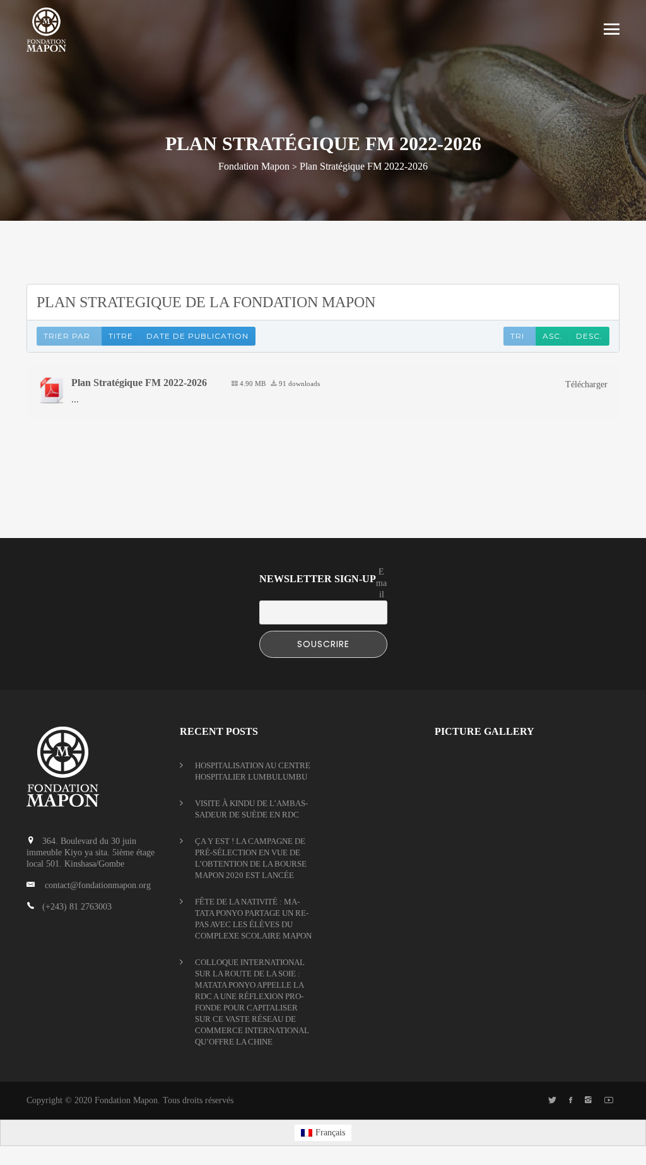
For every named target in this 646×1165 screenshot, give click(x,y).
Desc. (589, 336)
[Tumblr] (588, 1101)
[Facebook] (570, 1101)
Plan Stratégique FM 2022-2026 (139, 382)
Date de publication (197, 336)
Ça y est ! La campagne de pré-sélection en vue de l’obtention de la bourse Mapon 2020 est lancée (251, 858)
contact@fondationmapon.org (98, 885)
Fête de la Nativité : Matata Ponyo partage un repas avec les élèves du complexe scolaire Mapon (253, 918)
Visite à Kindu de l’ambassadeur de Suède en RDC (251, 809)
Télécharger (586, 384)
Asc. (553, 336)
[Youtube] (609, 1101)
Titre (121, 336)
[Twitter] (552, 1101)
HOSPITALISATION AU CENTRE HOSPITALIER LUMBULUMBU (252, 771)
